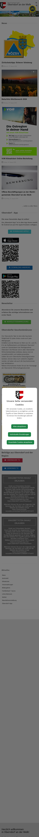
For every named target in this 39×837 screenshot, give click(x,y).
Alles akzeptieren (19, 426)
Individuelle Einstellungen (19, 434)
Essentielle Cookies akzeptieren (20, 442)
